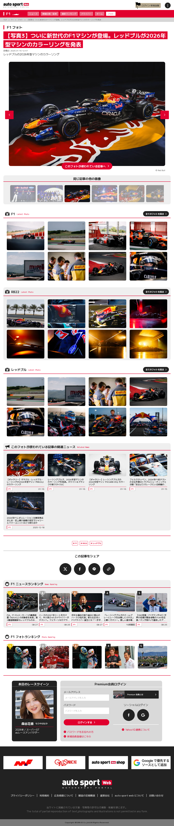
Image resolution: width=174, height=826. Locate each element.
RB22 (85, 543)
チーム (100, 13)
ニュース (33, 13)
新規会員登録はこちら (79, 736)
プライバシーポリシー (22, 795)
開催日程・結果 (49, 13)
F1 (76, 543)
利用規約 (44, 795)
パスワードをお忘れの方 (80, 731)
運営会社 (105, 795)
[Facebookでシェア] (80, 569)
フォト (111, 13)
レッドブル (97, 543)
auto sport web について (129, 795)
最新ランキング (69, 13)
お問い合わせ (156, 795)
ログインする (85, 722)
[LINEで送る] (94, 569)
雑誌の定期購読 (86, 795)
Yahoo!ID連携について (137, 729)
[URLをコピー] (109, 569)
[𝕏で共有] (65, 569)
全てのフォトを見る (155, 213)
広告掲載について (63, 795)
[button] (164, 115)
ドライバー (86, 13)
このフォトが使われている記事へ (85, 166)
